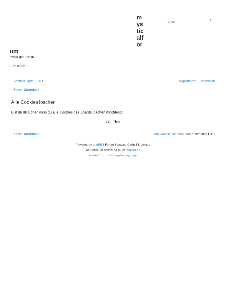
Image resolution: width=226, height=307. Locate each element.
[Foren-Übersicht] (73, 27)
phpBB (97, 144)
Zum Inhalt (17, 66)
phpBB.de (133, 149)
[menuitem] (38, 81)
